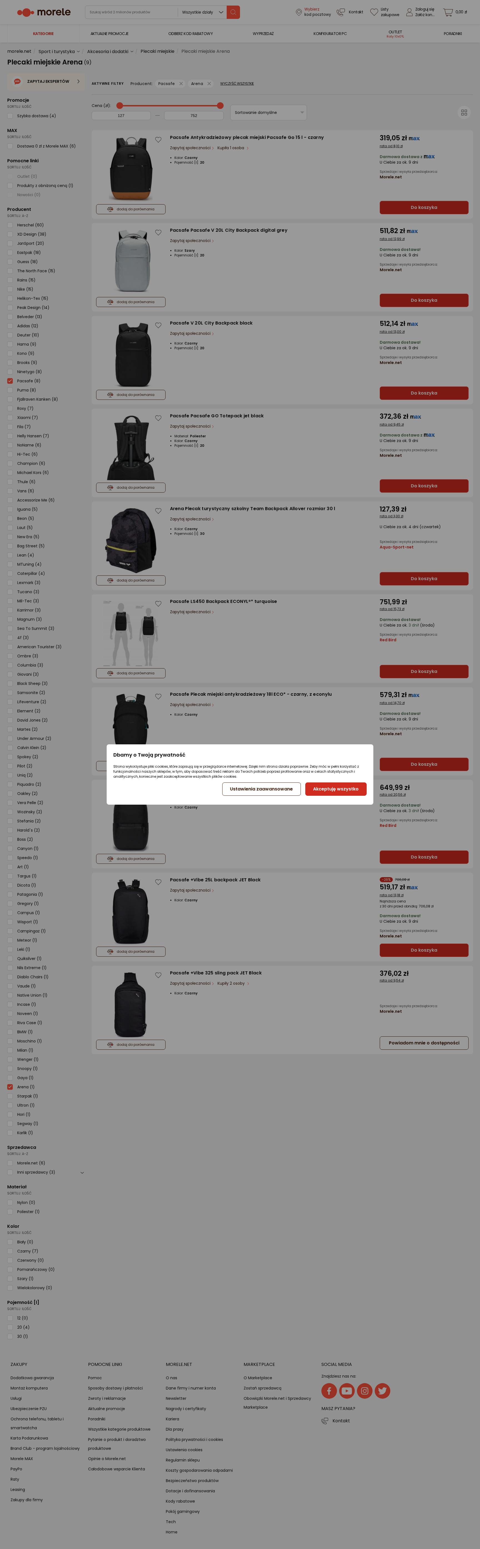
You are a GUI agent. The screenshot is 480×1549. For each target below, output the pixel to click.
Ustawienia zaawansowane (261, 789)
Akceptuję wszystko (336, 789)
